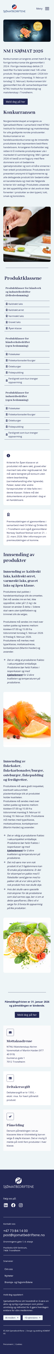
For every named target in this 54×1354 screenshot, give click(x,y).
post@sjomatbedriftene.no (24, 1235)
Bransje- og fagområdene (19, 1282)
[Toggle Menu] (47, 8)
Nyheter (9, 1275)
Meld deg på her (15, 101)
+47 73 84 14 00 (15, 1230)
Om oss (9, 1269)
